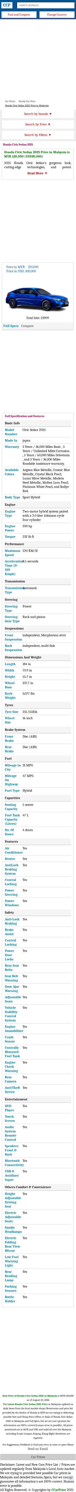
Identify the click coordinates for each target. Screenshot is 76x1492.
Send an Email (38, 1449)
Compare (27, 326)
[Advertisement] (38, 59)
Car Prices (38, 1457)
